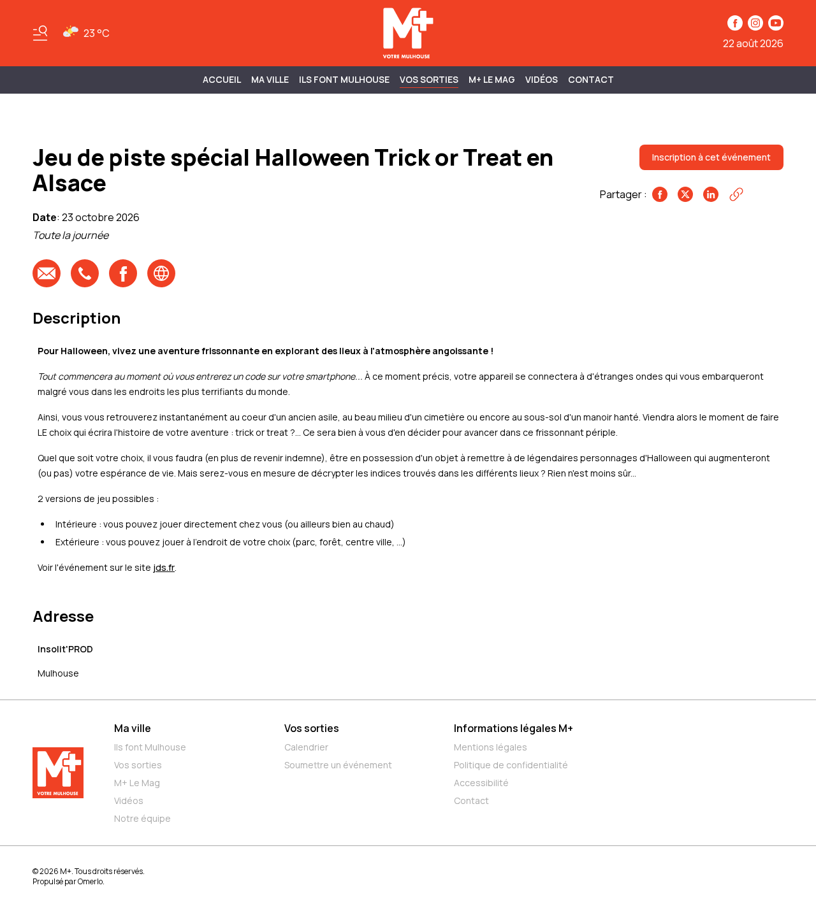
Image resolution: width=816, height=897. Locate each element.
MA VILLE (270, 79)
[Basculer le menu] (40, 33)
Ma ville (132, 728)
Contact (591, 79)
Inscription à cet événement (711, 157)
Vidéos (541, 79)
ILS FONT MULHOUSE (344, 79)
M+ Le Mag (492, 79)
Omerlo (90, 881)
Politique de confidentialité (511, 765)
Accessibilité (481, 783)
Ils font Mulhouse (150, 747)
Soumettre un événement (338, 765)
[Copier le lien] (736, 194)
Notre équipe (142, 818)
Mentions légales (490, 747)
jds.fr (164, 567)
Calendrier (306, 747)
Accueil (222, 79)
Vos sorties (429, 79)
